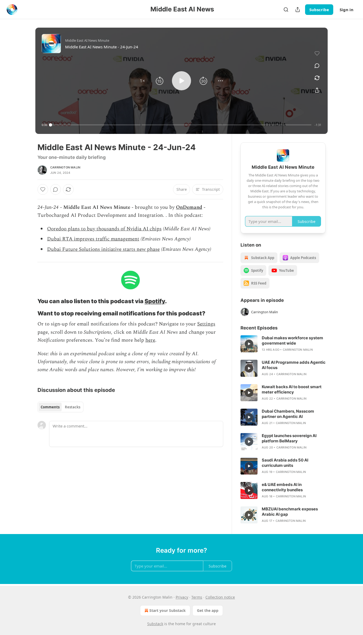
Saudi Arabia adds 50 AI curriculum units (285, 463)
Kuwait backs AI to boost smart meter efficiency (292, 389)
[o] (249, 344)
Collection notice (220, 597)
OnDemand (189, 207)
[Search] (286, 9)
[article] (283, 343)
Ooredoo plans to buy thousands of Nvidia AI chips (104, 229)
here (150, 340)
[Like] (42, 189)
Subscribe (319, 9)
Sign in (346, 9)
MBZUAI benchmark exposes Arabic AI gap (290, 511)
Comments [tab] (50, 407)
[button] (142, 81)
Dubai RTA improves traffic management (93, 239)
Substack (155, 623)
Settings (206, 324)
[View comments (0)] (317, 66)
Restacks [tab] (72, 407)
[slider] (180, 125)
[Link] (30, 301)
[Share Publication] (297, 9)
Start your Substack (167, 610)
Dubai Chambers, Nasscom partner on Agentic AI (288, 414)
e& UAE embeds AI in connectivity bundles (282, 487)
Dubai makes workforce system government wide (292, 340)
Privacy (182, 597)
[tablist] (60, 407)
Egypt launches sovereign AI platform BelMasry (289, 438)
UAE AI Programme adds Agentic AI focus (294, 365)
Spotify (155, 301)
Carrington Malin (65, 167)
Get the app (207, 610)
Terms (196, 597)
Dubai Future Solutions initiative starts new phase (103, 249)
